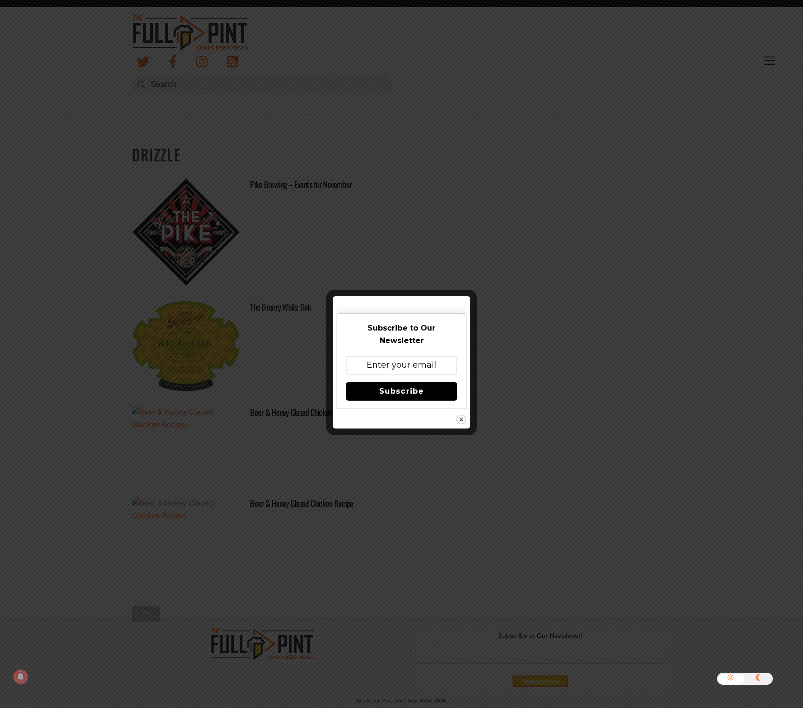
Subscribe (401, 391)
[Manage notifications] (20, 676)
